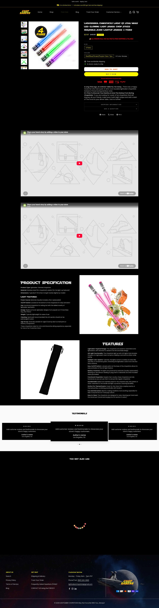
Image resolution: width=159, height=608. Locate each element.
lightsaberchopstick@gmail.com (80, 584)
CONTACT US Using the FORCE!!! (43, 588)
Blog (77, 12)
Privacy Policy (11, 580)
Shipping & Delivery (38, 576)
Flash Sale (64, 12)
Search (8, 576)
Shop (51, 12)
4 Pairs (88, 48)
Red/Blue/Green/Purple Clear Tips (99, 56)
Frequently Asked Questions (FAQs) (44, 584)
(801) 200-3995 (83, 580)
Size (86, 44)
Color (87, 53)
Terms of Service (12, 584)
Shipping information (111, 104)
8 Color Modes (121, 56)
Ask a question (111, 109)
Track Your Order (92, 12)
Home (40, 12)
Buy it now (111, 74)
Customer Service (113, 12)
